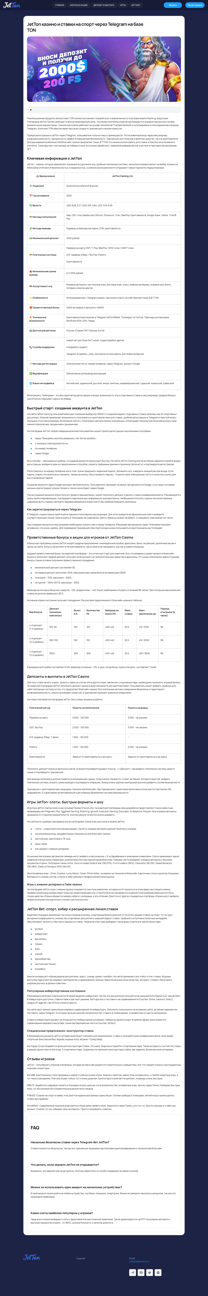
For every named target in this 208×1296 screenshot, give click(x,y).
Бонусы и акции (78, 5)
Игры (123, 5)
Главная (59, 5)
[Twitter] (149, 1272)
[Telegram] (132, 1272)
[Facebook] (141, 1272)
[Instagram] (158, 1272)
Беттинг (136, 5)
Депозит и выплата (104, 5)
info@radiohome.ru (139, 1261)
